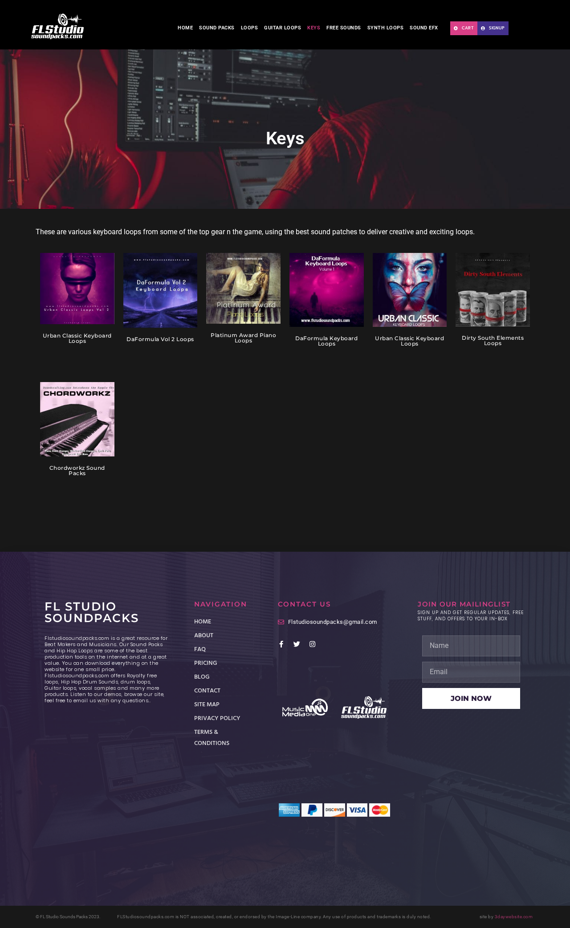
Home (185, 28)
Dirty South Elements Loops (493, 340)
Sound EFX (424, 28)
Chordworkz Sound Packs (77, 470)
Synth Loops (385, 28)
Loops (249, 28)
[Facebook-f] (281, 644)
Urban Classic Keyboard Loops (77, 338)
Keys (313, 28)
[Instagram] (312, 644)
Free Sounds (343, 28)
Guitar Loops (282, 28)
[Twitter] (296, 644)
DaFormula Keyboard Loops (326, 341)
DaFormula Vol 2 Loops (160, 339)
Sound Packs (217, 28)
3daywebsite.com (514, 916)
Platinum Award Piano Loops (243, 338)
